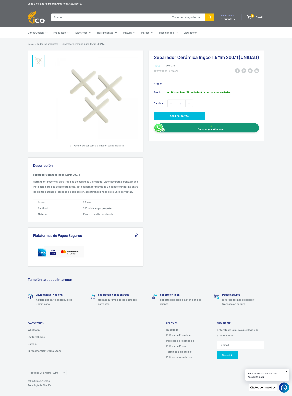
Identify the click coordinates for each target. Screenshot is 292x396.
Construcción (36, 32)
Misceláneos (166, 32)
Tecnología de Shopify (39, 385)
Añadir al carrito (179, 115)
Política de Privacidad (178, 335)
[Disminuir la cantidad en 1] (171, 103)
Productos (59, 32)
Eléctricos (81, 32)
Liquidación (190, 32)
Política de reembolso (179, 357)
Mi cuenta (227, 19)
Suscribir (227, 355)
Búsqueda (172, 329)
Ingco (157, 65)
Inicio (31, 44)
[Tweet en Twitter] (250, 70)
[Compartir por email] (256, 70)
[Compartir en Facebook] (237, 70)
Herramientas (105, 32)
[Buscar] (209, 17)
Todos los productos (47, 44)
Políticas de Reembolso (180, 340)
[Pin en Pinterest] (243, 70)
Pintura (127, 32)
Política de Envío (176, 346)
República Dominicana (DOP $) (44, 372)
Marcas (145, 32)
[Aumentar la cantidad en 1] (189, 103)
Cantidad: (159, 103)
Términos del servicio (179, 351)
